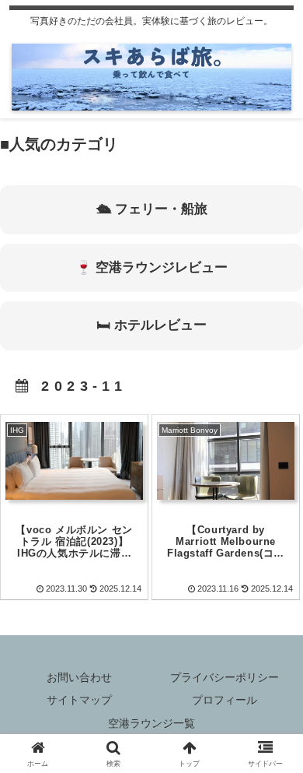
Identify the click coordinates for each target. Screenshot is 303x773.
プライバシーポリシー (224, 677)
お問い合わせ (79, 677)
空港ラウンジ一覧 (151, 723)
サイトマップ (79, 700)
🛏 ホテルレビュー (151, 325)
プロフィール (224, 700)
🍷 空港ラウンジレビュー (151, 267)
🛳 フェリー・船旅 (151, 209)
